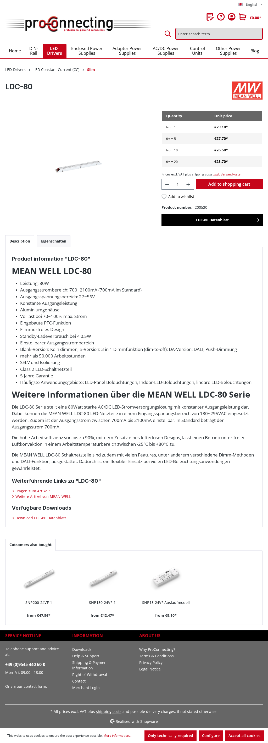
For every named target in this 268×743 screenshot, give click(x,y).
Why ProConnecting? (157, 649)
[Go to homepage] (78, 24)
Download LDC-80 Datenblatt (40, 517)
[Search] (168, 34)
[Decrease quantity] (166, 184)
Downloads (82, 649)
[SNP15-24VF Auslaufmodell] (166, 577)
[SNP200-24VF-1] (38, 577)
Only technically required (170, 735)
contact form (35, 686)
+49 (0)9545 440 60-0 (25, 664)
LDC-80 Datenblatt (212, 219)
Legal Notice (150, 669)
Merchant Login (86, 687)
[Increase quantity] (188, 184)
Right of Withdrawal (89, 674)
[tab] (19, 241)
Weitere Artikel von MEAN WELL (42, 496)
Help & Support (85, 655)
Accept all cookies (244, 735)
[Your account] (231, 17)
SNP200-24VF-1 (38, 602)
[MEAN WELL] (247, 90)
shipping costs (108, 711)
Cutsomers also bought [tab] (30, 544)
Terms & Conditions (156, 655)
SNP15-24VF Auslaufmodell (166, 602)
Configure (211, 735)
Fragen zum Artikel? (32, 490)
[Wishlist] (210, 17)
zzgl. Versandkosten (227, 174)
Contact (79, 681)
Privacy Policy (151, 662)
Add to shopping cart (229, 184)
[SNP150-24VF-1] (102, 577)
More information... (117, 735)
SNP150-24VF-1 (102, 602)
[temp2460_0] (78, 166)
